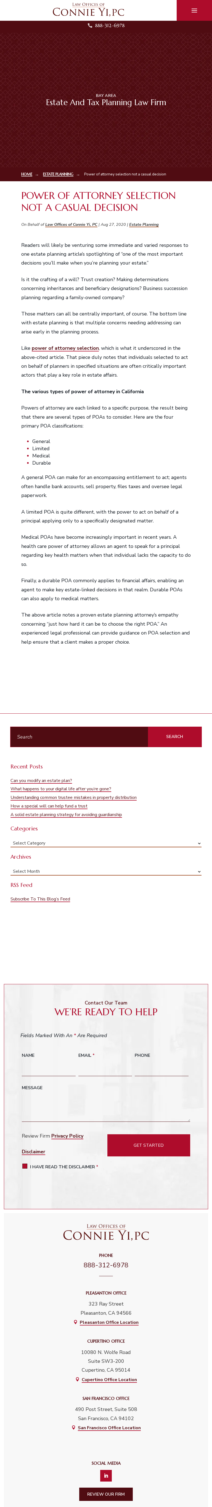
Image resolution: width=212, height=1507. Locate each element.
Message (32, 1088)
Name (28, 1055)
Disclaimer (33, 1152)
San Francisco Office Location (109, 1428)
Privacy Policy (67, 1136)
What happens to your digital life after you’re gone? (60, 789)
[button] (194, 10)
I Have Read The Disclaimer (64, 1167)
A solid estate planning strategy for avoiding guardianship (66, 815)
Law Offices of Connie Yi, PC (71, 224)
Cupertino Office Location (109, 1380)
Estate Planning (144, 224)
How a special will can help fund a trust (49, 806)
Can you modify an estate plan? (41, 781)
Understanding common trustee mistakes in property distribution (73, 797)
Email (86, 1055)
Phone (142, 1055)
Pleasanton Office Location (109, 1322)
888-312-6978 (109, 25)
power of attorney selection (65, 348)
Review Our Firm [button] (106, 1494)
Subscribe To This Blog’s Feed (40, 899)
